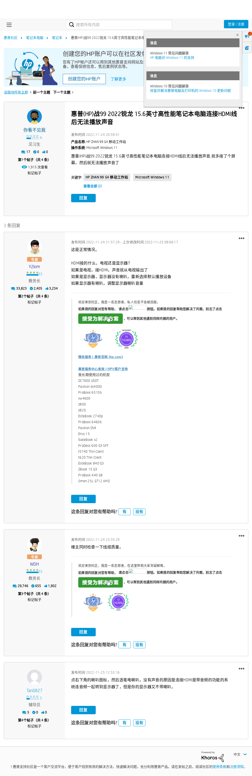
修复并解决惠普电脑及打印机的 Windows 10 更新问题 (190, 90)
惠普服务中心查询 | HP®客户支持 (103, 369)
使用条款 (219, 766)
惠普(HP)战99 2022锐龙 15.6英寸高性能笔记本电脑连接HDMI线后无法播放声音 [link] (130, 37)
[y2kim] (34, 246)
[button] (241, 108)
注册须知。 (238, 766)
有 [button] (124, 511)
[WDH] (34, 544)
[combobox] (119, 25)
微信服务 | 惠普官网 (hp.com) (100, 357)
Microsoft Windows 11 (152, 177)
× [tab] (237, 34)
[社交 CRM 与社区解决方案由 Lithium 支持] (213, 756)
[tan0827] (34, 677)
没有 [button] (139, 511)
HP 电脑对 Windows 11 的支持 (172, 57)
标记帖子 (34, 173)
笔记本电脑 (34, 37)
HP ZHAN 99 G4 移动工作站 (107, 177)
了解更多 (118, 79)
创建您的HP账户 (84, 79)
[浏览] (8, 24)
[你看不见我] (34, 116)
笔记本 (57, 37)
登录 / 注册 (236, 24)
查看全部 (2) (92, 186)
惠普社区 (10, 37)
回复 (83, 198)
